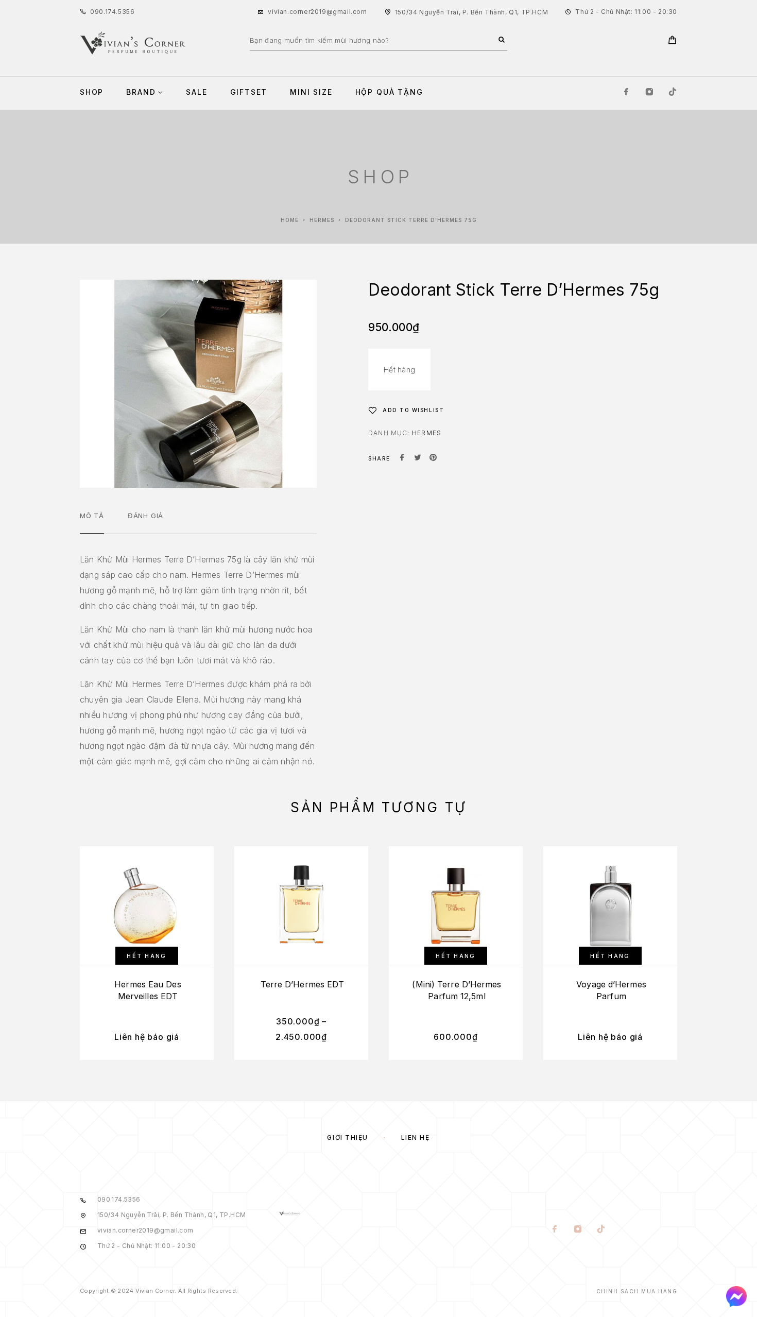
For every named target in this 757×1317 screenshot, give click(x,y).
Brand (141, 92)
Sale (196, 92)
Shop (92, 92)
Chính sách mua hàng (637, 1291)
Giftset (249, 92)
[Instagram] (649, 92)
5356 (126, 11)
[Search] (501, 40)
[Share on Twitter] (417, 458)
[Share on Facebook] (402, 458)
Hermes (321, 220)
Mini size (311, 92)
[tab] (92, 522)
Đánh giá (145, 515)
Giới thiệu (347, 1137)
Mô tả (92, 515)
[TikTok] (672, 92)
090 (97, 11)
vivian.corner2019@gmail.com (317, 11)
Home (290, 220)
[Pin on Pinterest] (433, 458)
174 (110, 11)
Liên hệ (415, 1137)
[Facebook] (626, 92)
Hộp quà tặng (389, 92)
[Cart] (672, 41)
